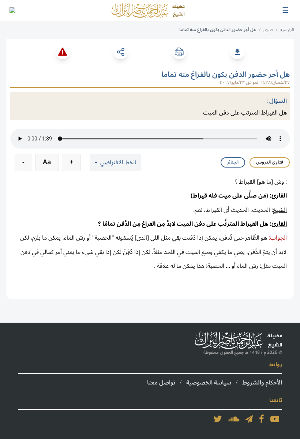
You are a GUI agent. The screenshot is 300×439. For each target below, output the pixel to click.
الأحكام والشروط (262, 382)
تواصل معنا (161, 382)
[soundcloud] (234, 418)
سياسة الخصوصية (208, 382)
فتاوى (268, 29)
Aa (47, 162)
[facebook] (262, 418)
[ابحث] (12, 10)
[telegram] (249, 419)
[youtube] (274, 418)
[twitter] (217, 419)
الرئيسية (287, 29)
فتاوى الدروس (269, 162)
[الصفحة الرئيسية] (148, 10)
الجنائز (233, 162)
